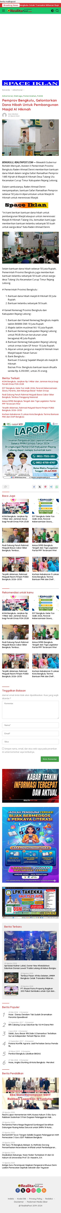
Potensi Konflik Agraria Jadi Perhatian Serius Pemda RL (33, 1044)
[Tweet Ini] (40, 487)
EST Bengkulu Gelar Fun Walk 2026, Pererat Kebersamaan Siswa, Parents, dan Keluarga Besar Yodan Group (29, 389)
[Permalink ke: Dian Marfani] (4, 115)
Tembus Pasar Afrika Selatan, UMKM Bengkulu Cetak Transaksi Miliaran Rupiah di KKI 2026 (38, 977)
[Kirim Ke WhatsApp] (57, 487)
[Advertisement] (30, 44)
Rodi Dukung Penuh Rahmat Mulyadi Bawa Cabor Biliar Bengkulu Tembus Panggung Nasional (28, 395)
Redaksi (49, 1198)
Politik (40, 96)
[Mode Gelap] (52, 10)
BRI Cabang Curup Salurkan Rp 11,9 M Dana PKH (31, 1024)
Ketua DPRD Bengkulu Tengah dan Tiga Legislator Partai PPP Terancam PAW (28, 402)
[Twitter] (23, 1190)
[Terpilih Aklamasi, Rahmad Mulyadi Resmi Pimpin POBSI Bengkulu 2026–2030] (15, 564)
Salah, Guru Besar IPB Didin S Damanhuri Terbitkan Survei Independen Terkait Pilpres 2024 (32, 1034)
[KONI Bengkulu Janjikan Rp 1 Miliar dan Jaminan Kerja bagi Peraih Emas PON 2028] (15, 506)
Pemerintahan (29, 96)
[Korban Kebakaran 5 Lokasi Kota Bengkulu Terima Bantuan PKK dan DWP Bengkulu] (45, 564)
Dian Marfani (13, 114)
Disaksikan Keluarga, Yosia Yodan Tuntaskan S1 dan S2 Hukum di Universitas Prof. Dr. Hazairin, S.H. (28, 1156)
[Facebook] (17, 1190)
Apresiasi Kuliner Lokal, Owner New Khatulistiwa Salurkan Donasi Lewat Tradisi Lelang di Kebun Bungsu (30, 966)
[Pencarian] (57, 10)
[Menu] (4, 10)
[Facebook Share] (34, 487)
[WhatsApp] (38, 1190)
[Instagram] (33, 1190)
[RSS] (44, 1190)
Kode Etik (21, 1198)
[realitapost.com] (19, 10)
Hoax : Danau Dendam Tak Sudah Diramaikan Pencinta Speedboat (30, 1015)
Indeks (11, 1198)
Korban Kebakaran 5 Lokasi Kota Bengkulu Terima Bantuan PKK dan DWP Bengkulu (30, 415)
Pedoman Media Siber (37, 1202)
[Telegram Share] (51, 487)
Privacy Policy (35, 1198)
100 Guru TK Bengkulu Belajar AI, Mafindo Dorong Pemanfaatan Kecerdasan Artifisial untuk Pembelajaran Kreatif (28, 1146)
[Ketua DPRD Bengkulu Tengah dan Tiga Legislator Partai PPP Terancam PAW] (45, 535)
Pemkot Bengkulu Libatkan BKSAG (25, 1053)
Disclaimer (19, 1202)
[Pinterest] (28, 1190)
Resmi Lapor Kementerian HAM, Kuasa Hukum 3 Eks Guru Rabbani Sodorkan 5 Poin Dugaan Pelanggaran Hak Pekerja (29, 1116)
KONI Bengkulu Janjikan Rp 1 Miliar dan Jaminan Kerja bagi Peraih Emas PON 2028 (30, 382)
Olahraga (18, 96)
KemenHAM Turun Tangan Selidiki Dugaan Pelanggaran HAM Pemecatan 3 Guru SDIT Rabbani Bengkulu (30, 1136)
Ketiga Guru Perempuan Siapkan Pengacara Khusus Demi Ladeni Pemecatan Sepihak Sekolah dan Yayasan (29, 1166)
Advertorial (7, 96)
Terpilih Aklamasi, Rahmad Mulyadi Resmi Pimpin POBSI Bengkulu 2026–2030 (28, 409)
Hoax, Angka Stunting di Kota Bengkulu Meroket (31, 1062)
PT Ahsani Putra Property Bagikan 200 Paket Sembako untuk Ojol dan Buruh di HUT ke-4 (37, 989)
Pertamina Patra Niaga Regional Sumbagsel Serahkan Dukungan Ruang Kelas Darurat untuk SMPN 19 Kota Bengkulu (27, 1126)
